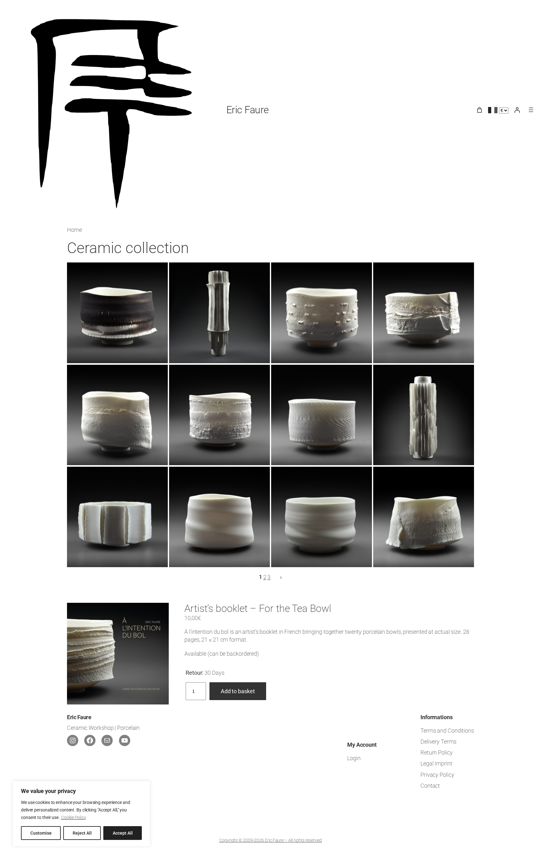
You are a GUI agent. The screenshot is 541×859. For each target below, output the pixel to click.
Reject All (82, 833)
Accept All (123, 833)
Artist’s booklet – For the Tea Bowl (257, 608)
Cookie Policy (73, 817)
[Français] (492, 110)
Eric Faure (247, 110)
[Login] (517, 110)
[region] (81, 813)
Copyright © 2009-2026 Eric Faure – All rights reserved (270, 840)
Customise (41, 833)
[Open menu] (531, 110)
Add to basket (238, 691)
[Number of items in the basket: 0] (479, 110)
